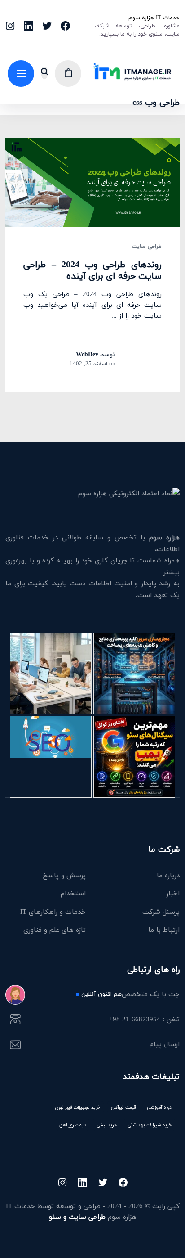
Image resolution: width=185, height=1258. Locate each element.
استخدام (73, 893)
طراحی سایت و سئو (77, 1216)
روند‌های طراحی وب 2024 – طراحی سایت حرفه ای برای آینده (92, 269)
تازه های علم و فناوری (54, 929)
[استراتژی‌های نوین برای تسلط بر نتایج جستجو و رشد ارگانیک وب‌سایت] (50, 756)
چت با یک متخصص (130, 995)
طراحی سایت (146, 246)
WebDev (87, 354)
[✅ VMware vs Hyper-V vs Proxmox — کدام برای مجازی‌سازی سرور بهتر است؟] (134, 673)
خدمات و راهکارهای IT (53, 911)
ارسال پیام (164, 1045)
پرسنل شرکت (161, 911)
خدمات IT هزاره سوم (153, 17)
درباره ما (168, 875)
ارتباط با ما (164, 929)
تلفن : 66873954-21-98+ (144, 1020)
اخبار (173, 893)
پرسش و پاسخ (64, 875)
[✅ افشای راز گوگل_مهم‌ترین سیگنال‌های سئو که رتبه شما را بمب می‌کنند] (134, 756)
